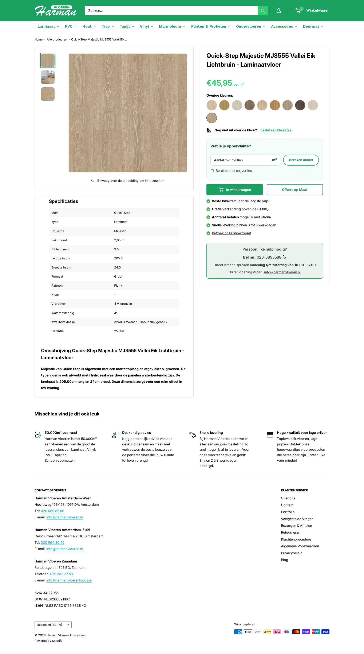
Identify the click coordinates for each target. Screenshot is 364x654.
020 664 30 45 (52, 542)
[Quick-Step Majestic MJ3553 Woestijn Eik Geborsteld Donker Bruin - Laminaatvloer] (300, 105)
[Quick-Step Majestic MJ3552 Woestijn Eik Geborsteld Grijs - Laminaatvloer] (287, 105)
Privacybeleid (291, 553)
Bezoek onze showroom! (231, 233)
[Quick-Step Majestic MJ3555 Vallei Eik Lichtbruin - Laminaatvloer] (211, 118)
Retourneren (290, 532)
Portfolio (288, 512)
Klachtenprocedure (296, 539)
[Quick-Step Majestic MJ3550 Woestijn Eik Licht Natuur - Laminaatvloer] (262, 105)
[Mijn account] (279, 10)
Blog (284, 560)
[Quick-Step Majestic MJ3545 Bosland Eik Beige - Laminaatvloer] (211, 105)
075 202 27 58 (61, 574)
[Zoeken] (263, 10)
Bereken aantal (301, 160)
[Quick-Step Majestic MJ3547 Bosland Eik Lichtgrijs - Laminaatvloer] (237, 105)
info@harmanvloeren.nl (282, 272)
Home (39, 39)
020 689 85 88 (52, 511)
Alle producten (57, 39)
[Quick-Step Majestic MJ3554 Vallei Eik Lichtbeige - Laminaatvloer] (313, 105)
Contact (287, 505)
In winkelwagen (238, 189)
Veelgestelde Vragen (297, 519)
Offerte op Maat (294, 189)
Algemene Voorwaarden (300, 546)
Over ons (288, 498)
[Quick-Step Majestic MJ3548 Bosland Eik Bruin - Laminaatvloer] (249, 105)
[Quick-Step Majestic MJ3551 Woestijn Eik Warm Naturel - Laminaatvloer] (275, 105)
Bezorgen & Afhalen (296, 525)
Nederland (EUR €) (49, 624)
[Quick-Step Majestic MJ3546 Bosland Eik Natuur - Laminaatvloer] (224, 105)
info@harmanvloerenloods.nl (69, 580)
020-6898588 (269, 257)
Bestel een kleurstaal (276, 130)
